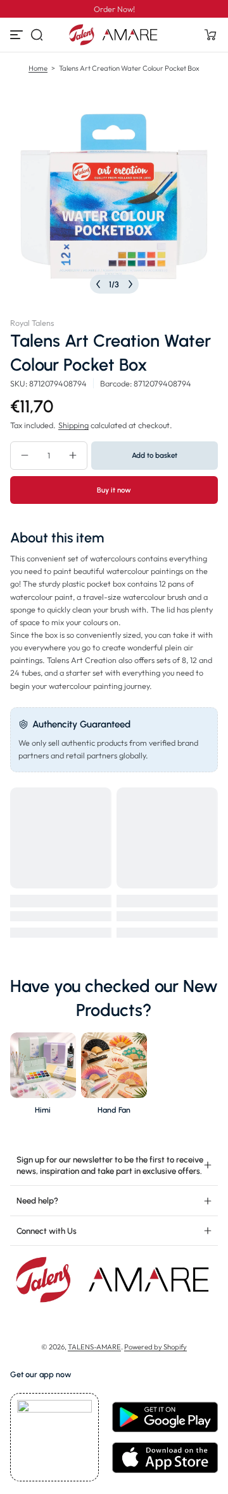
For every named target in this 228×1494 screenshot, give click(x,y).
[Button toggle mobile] (17, 34)
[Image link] (43, 1076)
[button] (37, 35)
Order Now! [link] (114, 9)
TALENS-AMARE (94, 1346)
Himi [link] (43, 1110)
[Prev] (98, 284)
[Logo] (114, 34)
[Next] (130, 284)
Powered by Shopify (155, 1346)
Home (38, 68)
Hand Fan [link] (114, 1110)
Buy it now (114, 490)
